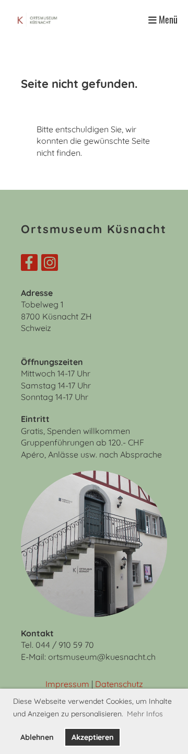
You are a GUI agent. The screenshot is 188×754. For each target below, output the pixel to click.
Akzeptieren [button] (93, 737)
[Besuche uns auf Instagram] (49, 264)
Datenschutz (119, 684)
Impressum (67, 684)
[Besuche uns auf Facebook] (29, 264)
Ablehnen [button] (37, 737)
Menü (167, 19)
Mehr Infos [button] (145, 713)
